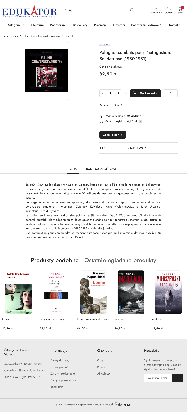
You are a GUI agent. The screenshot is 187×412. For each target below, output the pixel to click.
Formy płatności (60, 367)
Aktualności (104, 373)
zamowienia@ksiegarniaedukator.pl (25, 370)
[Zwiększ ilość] (118, 93)
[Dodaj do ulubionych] (170, 93)
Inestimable (158, 319)
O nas (101, 360)
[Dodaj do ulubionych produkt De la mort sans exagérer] (68, 274)
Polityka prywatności (63, 380)
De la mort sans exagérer (54, 319)
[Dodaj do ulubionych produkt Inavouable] (143, 274)
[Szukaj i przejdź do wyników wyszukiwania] (131, 10)
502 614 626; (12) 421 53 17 (22, 377)
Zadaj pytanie (112, 134)
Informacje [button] (58, 350)
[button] (16, 25)
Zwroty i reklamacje (62, 373)
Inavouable (120, 319)
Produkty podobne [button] (55, 260)
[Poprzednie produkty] (10, 285)
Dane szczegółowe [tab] (101, 169)
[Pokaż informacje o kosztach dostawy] (140, 121)
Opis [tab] (73, 169)
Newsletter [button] (152, 350)
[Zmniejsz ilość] (102, 93)
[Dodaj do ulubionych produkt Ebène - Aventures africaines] (105, 274)
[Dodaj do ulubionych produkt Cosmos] (31, 274)
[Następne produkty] (176, 285)
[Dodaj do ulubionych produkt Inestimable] (180, 274)
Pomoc (101, 367)
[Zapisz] (177, 378)
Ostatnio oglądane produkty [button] (120, 260)
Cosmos (7, 319)
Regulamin (56, 387)
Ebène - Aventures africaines (93, 319)
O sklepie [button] (104, 350)
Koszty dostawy (59, 360)
